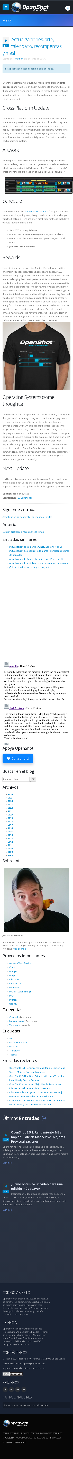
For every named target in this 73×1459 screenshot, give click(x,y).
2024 (10, 801)
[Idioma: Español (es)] (67, 8)
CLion (12, 967)
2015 (10, 831)
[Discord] (17, 1389)
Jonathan (18, 58)
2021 (10, 811)
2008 (10, 855)
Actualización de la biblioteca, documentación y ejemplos (38, 563)
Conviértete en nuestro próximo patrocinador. (26, 1405)
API (11, 1038)
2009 (10, 851)
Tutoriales (14, 1025)
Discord (41, 1368)
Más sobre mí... (21, 948)
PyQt (11, 995)
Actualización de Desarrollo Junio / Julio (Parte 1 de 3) (36, 558)
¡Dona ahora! (19, 758)
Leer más (7, 1162)
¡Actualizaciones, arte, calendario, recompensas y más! (32, 46)
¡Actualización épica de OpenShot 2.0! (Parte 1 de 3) (35, 546)
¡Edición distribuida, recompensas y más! (23, 531)
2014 (10, 834)
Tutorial (13, 1054)
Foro (33, 1368)
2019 (10, 818)
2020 (10, 814)
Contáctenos (15, 1352)
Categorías (12, 1009)
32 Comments (25, 497)
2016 (10, 828)
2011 (10, 845)
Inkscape (14, 979)
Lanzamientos (16, 1021)
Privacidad (55, 1437)
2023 (10, 804)
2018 (10, 821)
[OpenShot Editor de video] (15, 1423)
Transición (14, 1050)
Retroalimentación (18, 1042)
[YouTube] (23, 1389)
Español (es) (20, 1442)
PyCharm (14, 987)
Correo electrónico (21, 1368)
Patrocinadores (17, 1397)
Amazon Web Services (20, 963)
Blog (7, 20)
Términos (7, 1442)
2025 (10, 797)
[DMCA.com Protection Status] (13, 1373)
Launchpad (15, 983)
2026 (10, 794)
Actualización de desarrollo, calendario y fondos (27, 516)
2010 (10, 848)
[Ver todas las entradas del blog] (44, 1118)
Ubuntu (13, 1003)
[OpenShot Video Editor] (29, 6)
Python (13, 999)
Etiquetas (11, 1031)
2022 (10, 807)
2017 (10, 824)
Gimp (12, 975)
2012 (10, 841)
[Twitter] (11, 1389)
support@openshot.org (33, 1363)
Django (13, 971)
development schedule (36, 211)
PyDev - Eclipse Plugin (20, 991)
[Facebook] (5, 1389)
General (13, 1017)
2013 (10, 838)
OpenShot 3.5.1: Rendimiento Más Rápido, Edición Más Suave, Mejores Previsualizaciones (38, 1136)
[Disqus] (36, 615)
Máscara (13, 1046)
